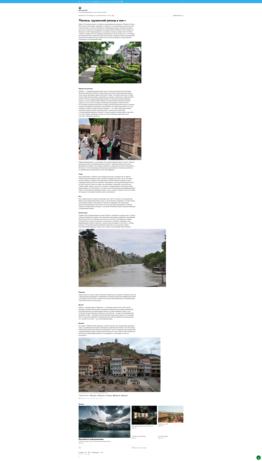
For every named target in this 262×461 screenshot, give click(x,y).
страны (97, 398)
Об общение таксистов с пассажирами (139, 447)
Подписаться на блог (83, 395)
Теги (109, 15)
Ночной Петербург (163, 436)
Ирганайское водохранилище (91, 439)
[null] (93, 395)
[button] (140, 62)
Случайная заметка (101, 15)
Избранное (83, 15)
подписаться (96, 1)
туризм (101, 398)
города (85, 398)
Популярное (91, 15)
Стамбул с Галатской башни (139, 436)
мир (88, 398)
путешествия (92, 398)
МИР (122, 1)
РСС (102, 452)
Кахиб (80, 447)
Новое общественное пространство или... (143, 426)
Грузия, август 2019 (163, 424)
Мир (113, 15)
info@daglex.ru (95, 452)
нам (112, 26)
